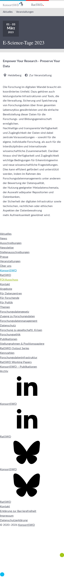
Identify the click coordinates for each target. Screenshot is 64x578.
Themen (5, 307)
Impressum (7, 515)
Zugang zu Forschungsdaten (17, 316)
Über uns (5, 265)
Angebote (6, 288)
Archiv (4, 371)
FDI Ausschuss (9, 279)
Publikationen (8, 339)
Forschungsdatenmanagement (18, 321)
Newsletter (7, 247)
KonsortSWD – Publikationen (18, 366)
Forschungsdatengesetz (14, 311)
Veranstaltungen (25, 12)
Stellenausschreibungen (15, 252)
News (3, 238)
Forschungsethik (10, 334)
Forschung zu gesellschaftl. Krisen (21, 330)
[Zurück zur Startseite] (13, 4)
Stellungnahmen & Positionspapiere (22, 343)
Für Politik (6, 302)
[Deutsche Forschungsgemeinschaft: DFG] (32, 544)
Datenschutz (8, 325)
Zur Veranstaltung (40, 75)
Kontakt (5, 284)
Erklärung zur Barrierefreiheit (18, 511)
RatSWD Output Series (14, 348)
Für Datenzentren (11, 293)
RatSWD (5, 275)
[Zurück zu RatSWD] (37, 4)
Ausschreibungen (11, 243)
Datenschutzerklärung (14, 520)
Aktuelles (8, 12)
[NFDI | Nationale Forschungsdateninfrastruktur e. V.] (32, 575)
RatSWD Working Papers (16, 362)
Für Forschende (9, 298)
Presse (4, 256)
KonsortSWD (8, 270)
